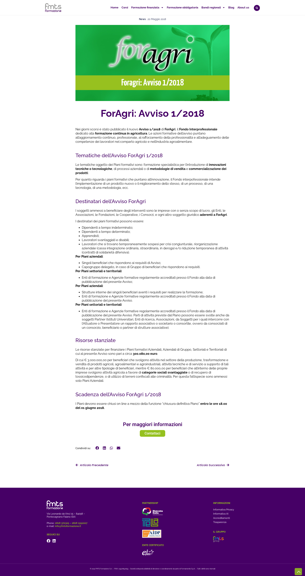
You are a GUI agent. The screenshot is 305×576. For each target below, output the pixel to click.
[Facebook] (48, 541)
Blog (231, 7)
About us (243, 7)
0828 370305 (62, 523)
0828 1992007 (79, 523)
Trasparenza (219, 522)
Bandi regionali (211, 7)
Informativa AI (220, 513)
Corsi (125, 7)
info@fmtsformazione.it (68, 526)
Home (114, 7)
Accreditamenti (221, 518)
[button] (257, 8)
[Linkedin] (54, 541)
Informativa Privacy (223, 509)
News (142, 19)
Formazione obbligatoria (182, 7)
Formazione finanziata (145, 7)
